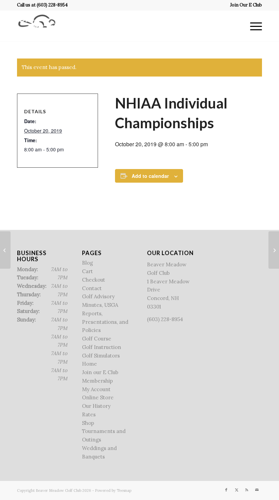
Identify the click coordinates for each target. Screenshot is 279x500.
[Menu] (252, 26)
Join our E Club (100, 372)
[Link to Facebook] (226, 490)
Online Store (98, 397)
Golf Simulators (101, 355)
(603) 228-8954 (52, 5)
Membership (97, 381)
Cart (87, 271)
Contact (92, 288)
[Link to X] (236, 490)
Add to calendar (150, 175)
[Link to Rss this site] (247, 490)
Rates (89, 414)
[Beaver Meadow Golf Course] (36, 26)
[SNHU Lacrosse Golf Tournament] (5, 250)
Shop (88, 423)
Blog (87, 263)
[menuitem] (244, 5)
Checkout (93, 280)
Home (89, 364)
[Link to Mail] (257, 490)
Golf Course (96, 338)
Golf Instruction (101, 347)
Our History (96, 406)
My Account (96, 389)
